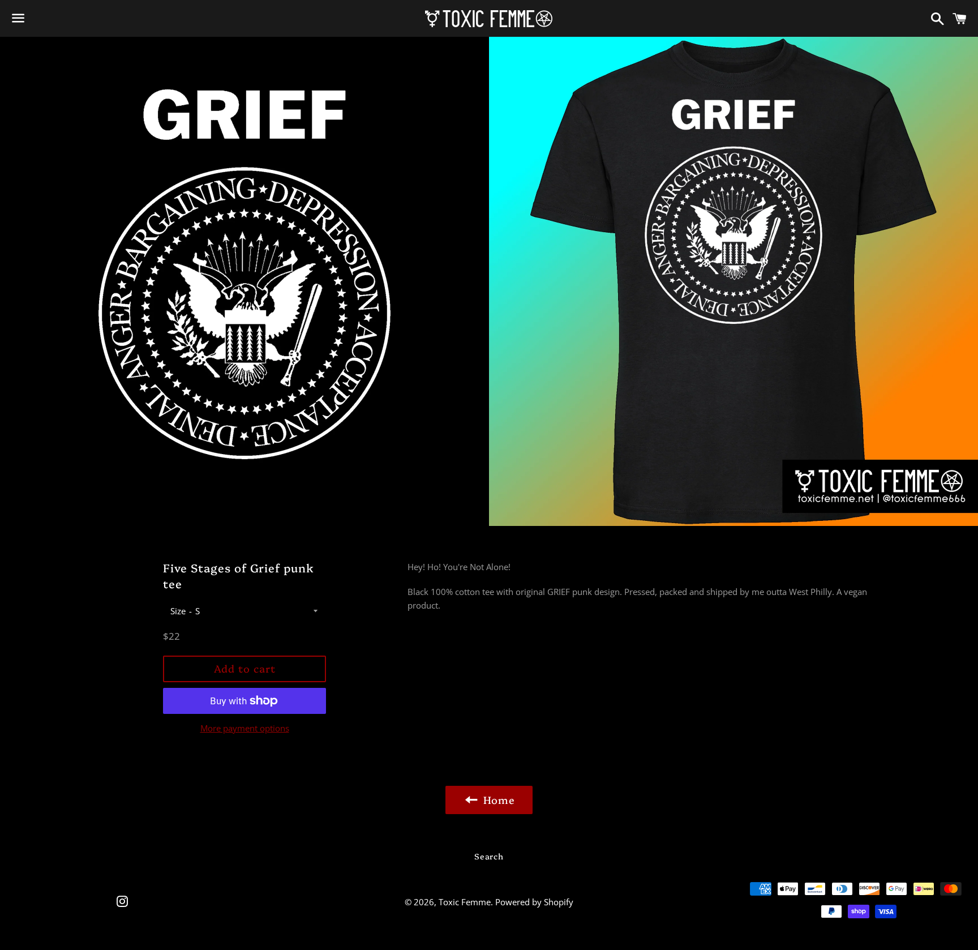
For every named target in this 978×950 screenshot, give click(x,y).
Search (488, 856)
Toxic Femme (465, 902)
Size (178, 611)
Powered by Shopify (534, 902)
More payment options (244, 728)
